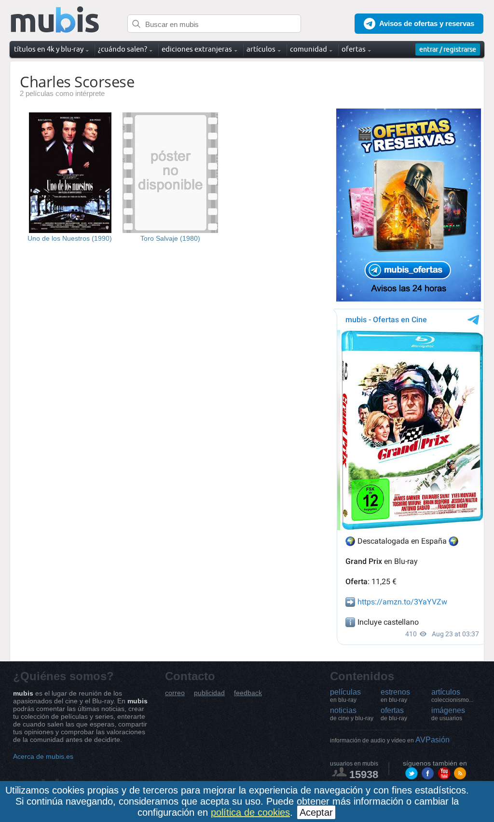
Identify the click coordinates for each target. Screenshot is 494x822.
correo (175, 693)
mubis (55, 20)
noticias (351, 714)
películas (345, 695)
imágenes (448, 714)
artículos (452, 695)
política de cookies (250, 812)
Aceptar (316, 812)
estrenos (395, 695)
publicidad (209, 693)
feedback (248, 693)
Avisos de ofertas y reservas (426, 23)
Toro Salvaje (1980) (170, 238)
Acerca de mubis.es (43, 756)
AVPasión (390, 740)
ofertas (394, 714)
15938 (363, 774)
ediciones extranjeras (197, 49)
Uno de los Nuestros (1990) (69, 238)
